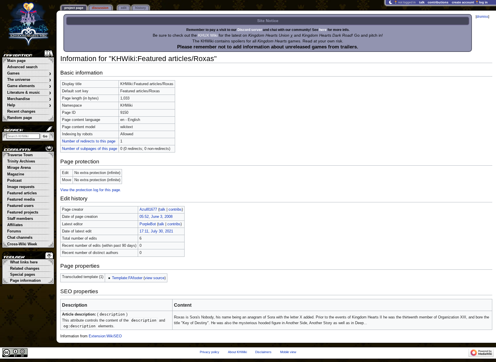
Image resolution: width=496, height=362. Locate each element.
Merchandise (29, 99)
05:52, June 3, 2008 (156, 217)
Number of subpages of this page (89, 149)
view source (154, 278)
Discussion (100, 7)
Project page (73, 7)
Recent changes (21, 111)
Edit (124, 7)
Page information (25, 281)
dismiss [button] (482, 17)
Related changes (24, 269)
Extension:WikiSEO (105, 336)
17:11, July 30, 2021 (156, 231)
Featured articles (22, 193)
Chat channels (19, 238)
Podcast (14, 181)
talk (162, 210)
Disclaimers (263, 352)
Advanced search (22, 67)
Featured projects (22, 212)
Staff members (20, 219)
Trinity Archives (21, 161)
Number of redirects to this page (88, 141)
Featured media (21, 199)
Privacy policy (209, 352)
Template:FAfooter (127, 278)
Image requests (20, 187)
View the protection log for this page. (90, 190)
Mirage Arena (19, 168)
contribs (175, 210)
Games (29, 73)
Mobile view (288, 352)
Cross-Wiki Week (22, 244)
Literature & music (29, 92)
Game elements (29, 86)
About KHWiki (237, 352)
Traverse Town (20, 155)
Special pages (22, 275)
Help (29, 105)
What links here (24, 262)
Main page (16, 61)
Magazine (15, 174)
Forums (14, 231)
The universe (29, 79)
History (140, 7)
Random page (19, 118)
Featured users (20, 206)
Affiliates (15, 225)
